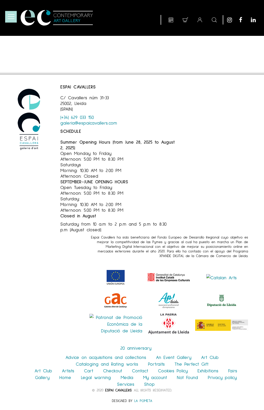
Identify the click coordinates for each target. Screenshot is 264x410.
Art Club (210, 357)
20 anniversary (135, 348)
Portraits (156, 364)
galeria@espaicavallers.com (88, 123)
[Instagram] (231, 19)
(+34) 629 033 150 (77, 117)
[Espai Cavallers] (57, 18)
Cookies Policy (173, 370)
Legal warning (96, 377)
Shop (149, 384)
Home (65, 377)
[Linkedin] (255, 19)
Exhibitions (207, 370)
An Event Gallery (173, 357)
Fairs (232, 370)
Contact (140, 370)
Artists (68, 370)
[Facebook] (243, 19)
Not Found (187, 377)
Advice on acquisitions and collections (105, 357)
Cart (88, 370)
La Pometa (143, 400)
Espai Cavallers (118, 390)
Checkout (112, 370)
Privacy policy (222, 377)
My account (155, 377)
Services (125, 384)
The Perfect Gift (192, 364)
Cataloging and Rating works (107, 364)
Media (127, 377)
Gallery (42, 377)
